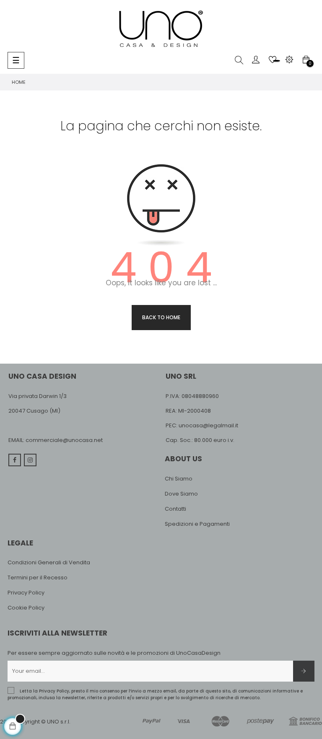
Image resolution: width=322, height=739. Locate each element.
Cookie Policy (26, 608)
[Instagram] (30, 460)
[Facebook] (14, 460)
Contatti (175, 509)
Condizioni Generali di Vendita (49, 562)
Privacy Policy (26, 593)
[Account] (255, 59)
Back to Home (161, 317)
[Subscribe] (303, 671)
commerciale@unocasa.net (64, 440)
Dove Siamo (181, 494)
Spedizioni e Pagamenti (197, 524)
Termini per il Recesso (38, 577)
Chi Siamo (178, 479)
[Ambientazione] (289, 59)
